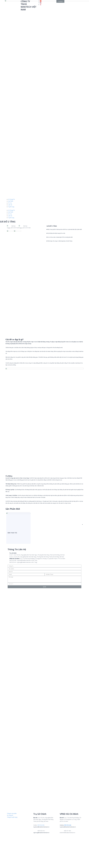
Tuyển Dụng (11, 207)
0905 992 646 (40, 825)
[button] (60, 1)
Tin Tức (10, 203)
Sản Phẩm (10, 201)
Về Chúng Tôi (11, 199)
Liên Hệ (10, 205)
